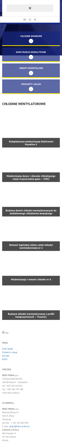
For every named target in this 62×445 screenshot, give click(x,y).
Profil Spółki (7, 348)
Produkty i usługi (9, 352)
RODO (4, 359)
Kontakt (6, 355)
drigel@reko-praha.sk (19, 426)
